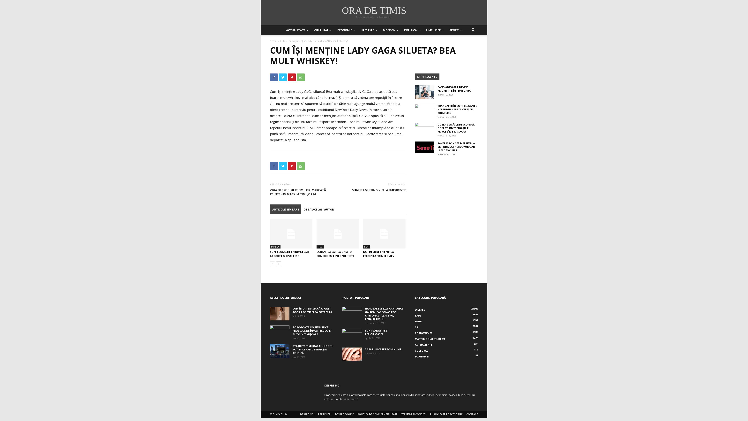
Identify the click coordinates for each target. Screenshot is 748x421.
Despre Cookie (344, 414)
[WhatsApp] (301, 77)
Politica (410, 30)
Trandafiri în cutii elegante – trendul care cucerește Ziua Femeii (457, 109)
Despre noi (307, 414)
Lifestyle (367, 30)
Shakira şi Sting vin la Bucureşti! (379, 190)
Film (320, 246)
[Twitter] (283, 77)
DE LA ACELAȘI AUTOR (319, 209)
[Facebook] (274, 77)
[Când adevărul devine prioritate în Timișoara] (424, 92)
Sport (454, 30)
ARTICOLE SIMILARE (285, 209)
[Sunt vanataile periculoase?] (352, 335)
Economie (344, 30)
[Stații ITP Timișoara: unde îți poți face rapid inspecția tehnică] (279, 351)
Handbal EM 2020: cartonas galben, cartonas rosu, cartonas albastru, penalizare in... (384, 314)
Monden (389, 30)
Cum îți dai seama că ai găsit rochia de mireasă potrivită (312, 310)
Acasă (273, 41)
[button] (473, 30)
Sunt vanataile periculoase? (376, 332)
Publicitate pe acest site (446, 414)
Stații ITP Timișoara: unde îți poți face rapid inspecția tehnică (313, 349)
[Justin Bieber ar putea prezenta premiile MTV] (384, 234)
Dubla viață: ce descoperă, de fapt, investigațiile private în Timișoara (456, 128)
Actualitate (295, 30)
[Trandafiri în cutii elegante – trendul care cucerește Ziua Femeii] (424, 111)
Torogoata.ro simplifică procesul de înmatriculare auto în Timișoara (312, 330)
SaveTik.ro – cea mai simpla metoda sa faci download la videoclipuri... (456, 147)
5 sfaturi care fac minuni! (383, 349)
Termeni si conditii (413, 414)
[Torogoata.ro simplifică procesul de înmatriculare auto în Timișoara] (279, 332)
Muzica (275, 246)
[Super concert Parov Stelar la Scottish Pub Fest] (291, 234)
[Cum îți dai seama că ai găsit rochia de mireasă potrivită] (279, 313)
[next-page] (278, 263)
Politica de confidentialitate (377, 414)
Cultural (321, 30)
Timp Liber (433, 30)
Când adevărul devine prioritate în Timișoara (454, 88)
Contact (472, 414)
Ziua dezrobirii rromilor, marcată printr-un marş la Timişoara (298, 192)
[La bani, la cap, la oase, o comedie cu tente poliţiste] (338, 234)
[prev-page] (272, 263)
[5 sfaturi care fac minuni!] (352, 354)
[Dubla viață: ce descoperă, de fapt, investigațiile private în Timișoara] (424, 129)
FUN (282, 41)
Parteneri (324, 414)
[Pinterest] (292, 77)
